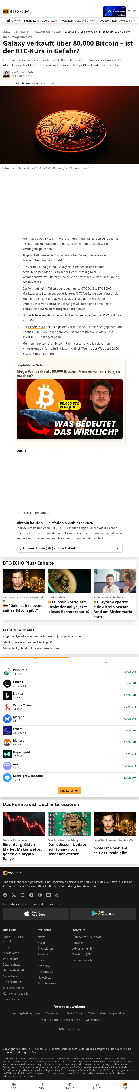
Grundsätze (11, 976)
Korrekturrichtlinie (15, 993)
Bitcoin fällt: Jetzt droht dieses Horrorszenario (31, 648)
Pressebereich (82, 960)
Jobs (6, 947)
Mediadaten (11, 953)
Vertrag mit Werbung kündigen (107, 1013)
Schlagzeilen (22, 31)
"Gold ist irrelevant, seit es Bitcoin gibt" (27, 642)
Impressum (11, 959)
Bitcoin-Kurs (36, 327)
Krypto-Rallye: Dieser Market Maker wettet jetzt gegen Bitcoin (42, 636)
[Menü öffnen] (134, 11)
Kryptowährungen (41, 31)
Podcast (43, 960)
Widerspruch (94, 1019)
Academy (44, 966)
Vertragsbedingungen (26, 1013)
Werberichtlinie (13, 988)
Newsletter (45, 977)
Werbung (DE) (82, 954)
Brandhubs (45, 972)
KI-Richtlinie (11, 999)
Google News (47, 983)
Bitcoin (57, 31)
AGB (61, 1029)
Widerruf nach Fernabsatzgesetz (60, 1019)
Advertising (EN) (83, 949)
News (41, 937)
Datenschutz (11, 964)
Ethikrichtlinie (12, 982)
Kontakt (77, 943)
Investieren (45, 949)
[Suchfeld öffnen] (129, 11)
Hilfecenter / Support (86, 937)
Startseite (8, 31)
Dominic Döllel (25, 72)
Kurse (42, 943)
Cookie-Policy (74, 1013)
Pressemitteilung (34, 513)
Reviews (43, 954)
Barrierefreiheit (13, 970)
